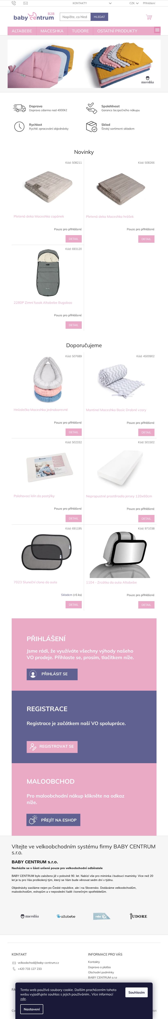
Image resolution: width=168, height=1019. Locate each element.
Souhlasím (136, 992)
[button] (19, 64)
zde (23, 999)
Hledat (99, 17)
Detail (73, 239)
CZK (132, 3)
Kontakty (80, 3)
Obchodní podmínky (101, 972)
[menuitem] (22, 31)
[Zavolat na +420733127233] (18, 3)
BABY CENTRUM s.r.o (102, 977)
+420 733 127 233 (30, 969)
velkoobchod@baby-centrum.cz (38, 963)
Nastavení (32, 1009)
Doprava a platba (99, 967)
